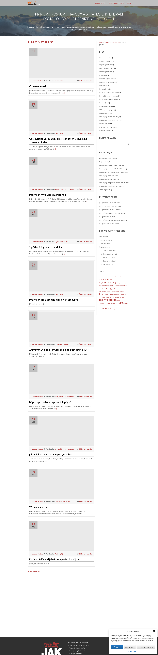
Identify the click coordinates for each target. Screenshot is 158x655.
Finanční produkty (105, 72)
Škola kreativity (104, 247)
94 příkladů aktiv (38, 507)
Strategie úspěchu (105, 240)
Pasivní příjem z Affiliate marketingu (111, 186)
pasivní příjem (108, 300)
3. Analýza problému (108, 257)
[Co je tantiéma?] (61, 63)
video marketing (103, 306)
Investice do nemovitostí (107, 82)
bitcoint (119, 280)
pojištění (119, 300)
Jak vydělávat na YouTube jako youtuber (50, 454)
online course (116, 297)
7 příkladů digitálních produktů (46, 247)
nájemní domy (108, 297)
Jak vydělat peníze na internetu (109, 203)
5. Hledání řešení (107, 264)
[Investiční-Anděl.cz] (34, 3)
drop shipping (125, 282)
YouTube (106, 308)
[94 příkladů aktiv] (61, 484)
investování (114, 291)
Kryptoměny (103, 103)
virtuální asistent (111, 306)
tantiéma (125, 303)
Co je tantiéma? (37, 86)
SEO (121, 303)
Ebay (100, 285)
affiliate (101, 277)
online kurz (122, 297)
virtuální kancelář (120, 306)
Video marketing (105, 131)
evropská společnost (122, 288)
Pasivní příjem (60, 133)
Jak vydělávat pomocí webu (108, 99)
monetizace (124, 294)
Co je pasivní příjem (106, 162)
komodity (118, 294)
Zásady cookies (132, 651)
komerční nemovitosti (110, 294)
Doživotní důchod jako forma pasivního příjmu (54, 559)
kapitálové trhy (120, 291)
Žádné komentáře (85, 81)
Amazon (124, 277)
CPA (122, 280)
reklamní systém (115, 303)
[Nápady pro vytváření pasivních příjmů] (61, 379)
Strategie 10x (105, 244)
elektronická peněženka (107, 285)
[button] (154, 631)
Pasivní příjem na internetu (108, 117)
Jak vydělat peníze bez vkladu (109, 92)
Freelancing (103, 75)
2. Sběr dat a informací (109, 254)
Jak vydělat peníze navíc (107, 217)
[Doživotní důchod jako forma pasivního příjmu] (61, 536)
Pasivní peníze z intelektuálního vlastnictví (113, 172)
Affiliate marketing (105, 58)
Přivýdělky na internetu (107, 127)
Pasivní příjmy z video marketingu (47, 194)
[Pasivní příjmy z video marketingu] (61, 171)
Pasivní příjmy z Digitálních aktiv (110, 179)
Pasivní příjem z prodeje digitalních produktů (53, 299)
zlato (112, 309)
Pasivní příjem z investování (108, 176)
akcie (104, 277)
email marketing (118, 285)
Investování (59, 81)
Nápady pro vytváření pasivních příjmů (50, 402)
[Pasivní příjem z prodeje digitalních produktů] (61, 276)
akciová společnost (110, 277)
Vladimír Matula (37, 81)
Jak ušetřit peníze (105, 89)
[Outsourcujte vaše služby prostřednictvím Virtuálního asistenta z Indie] (61, 115)
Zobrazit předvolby (146, 647)
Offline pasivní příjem (62, 501)
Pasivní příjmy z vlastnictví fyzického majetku (114, 169)
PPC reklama (108, 303)
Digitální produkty (61, 242)
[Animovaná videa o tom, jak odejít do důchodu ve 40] (61, 326)
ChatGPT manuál (105, 61)
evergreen (111, 288)
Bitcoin (115, 280)
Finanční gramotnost (62, 344)
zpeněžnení (116, 309)
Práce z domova (104, 124)
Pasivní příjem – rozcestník (108, 158)
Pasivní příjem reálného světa (109, 120)
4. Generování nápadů (108, 261)
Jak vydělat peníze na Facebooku (110, 210)
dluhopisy (119, 282)
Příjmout (117, 647)
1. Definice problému (108, 251)
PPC (122, 300)
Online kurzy (100, 3)
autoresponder (106, 279)
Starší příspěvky (34, 572)
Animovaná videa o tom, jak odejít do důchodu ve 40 (58, 349)
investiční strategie (106, 291)
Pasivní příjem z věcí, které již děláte (111, 165)
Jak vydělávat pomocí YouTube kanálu (112, 213)
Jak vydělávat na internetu (64, 189)
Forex (100, 291)
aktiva (118, 276)
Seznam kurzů (104, 237)
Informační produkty (106, 79)
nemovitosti (102, 297)
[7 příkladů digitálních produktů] (61, 224)
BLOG (129, 3)
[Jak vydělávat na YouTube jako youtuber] (61, 431)
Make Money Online (106, 106)
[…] (64, 93)
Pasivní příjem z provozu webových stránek (114, 183)
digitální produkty (107, 282)
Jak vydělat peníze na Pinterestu (110, 206)
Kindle (102, 294)
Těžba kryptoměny (105, 190)
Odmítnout (129, 647)
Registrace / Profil (116, 3)
